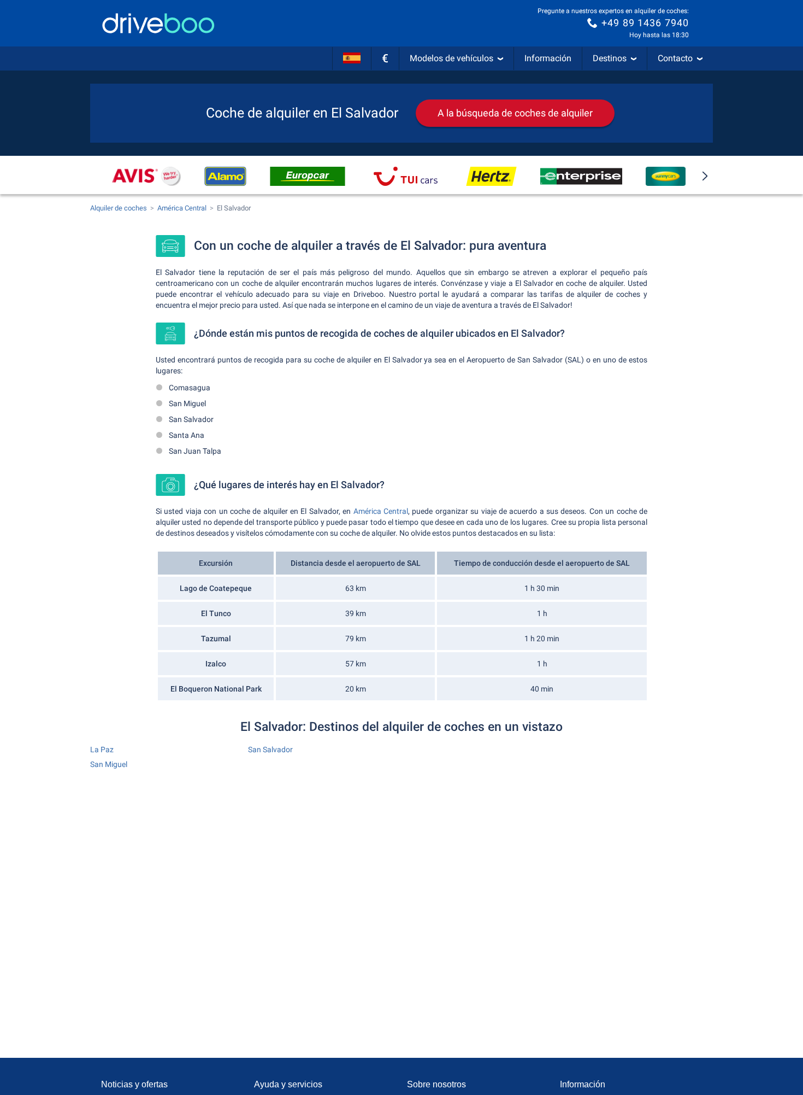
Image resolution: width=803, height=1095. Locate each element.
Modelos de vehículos (451, 58)
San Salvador (270, 749)
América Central (380, 511)
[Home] (158, 23)
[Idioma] (352, 58)
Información (547, 58)
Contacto (675, 58)
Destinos (610, 58)
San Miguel (108, 764)
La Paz (102, 749)
